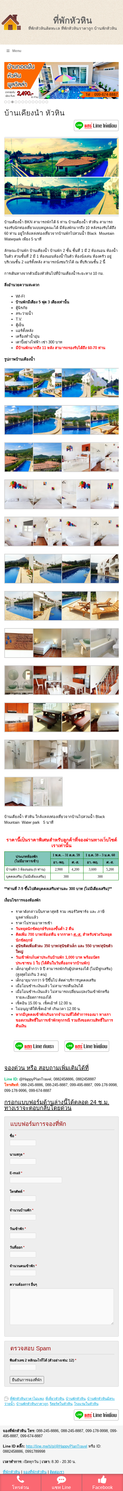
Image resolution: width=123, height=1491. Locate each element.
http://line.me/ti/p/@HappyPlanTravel (56, 1446)
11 (40, 102)
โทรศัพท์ (17, 1192)
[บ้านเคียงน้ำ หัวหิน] (19, 396)
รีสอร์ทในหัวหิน (61, 1404)
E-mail (16, 1173)
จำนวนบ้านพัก (21, 1210)
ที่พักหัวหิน (72, 20)
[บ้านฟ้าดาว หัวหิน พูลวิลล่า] (61, 80)
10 (36, 102)
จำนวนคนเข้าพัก (23, 1266)
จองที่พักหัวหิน (35, 1472)
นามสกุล (17, 1154)
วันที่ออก (17, 1247)
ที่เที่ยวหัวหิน (54, 1399)
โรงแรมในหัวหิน (86, 1404)
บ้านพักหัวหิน (76, 1399)
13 (46, 102)
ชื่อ (13, 1136)
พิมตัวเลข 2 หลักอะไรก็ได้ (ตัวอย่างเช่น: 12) (43, 1360)
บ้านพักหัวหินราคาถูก (32, 1404)
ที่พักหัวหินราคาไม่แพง (27, 1399)
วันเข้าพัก (18, 1229)
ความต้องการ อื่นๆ (23, 1285)
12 (43, 102)
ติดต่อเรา (57, 1472)
